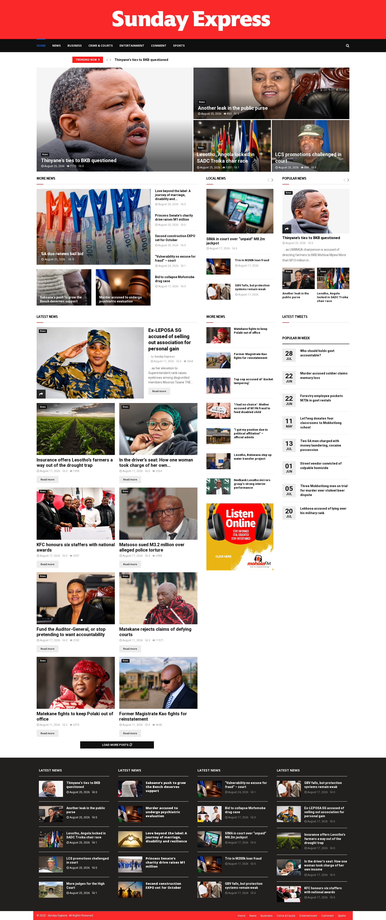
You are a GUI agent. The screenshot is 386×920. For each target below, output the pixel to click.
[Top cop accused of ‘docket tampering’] (218, 386)
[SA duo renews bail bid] (94, 227)
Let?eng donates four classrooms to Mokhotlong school (321, 423)
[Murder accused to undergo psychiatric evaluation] (123, 287)
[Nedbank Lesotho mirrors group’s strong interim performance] (218, 486)
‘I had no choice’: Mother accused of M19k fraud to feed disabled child (252, 408)
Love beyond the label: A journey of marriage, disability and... (173, 195)
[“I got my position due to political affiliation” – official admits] (218, 436)
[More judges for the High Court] (51, 890)
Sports (179, 45)
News (56, 45)
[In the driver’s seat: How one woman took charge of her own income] (158, 429)
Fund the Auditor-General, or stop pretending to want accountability (71, 631)
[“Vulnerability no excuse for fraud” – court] (209, 789)
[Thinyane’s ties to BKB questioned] (315, 211)
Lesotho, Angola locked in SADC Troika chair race (332, 297)
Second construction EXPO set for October (163, 885)
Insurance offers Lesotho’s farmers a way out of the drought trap (75, 462)
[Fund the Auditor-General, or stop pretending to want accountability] (76, 598)
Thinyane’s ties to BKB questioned (141, 60)
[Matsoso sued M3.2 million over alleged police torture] (158, 514)
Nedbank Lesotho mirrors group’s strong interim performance (252, 483)
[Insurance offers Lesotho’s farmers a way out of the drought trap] (76, 429)
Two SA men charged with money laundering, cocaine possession (320, 445)
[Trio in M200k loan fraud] (218, 266)
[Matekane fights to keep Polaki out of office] (76, 683)
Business (74, 45)
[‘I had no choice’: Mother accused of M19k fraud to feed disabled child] (218, 411)
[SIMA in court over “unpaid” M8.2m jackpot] (239, 211)
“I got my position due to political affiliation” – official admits (251, 433)
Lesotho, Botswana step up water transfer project (253, 456)
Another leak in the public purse (233, 108)
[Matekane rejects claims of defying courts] (158, 598)
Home (41, 45)
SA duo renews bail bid (62, 253)
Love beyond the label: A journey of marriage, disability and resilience (166, 837)
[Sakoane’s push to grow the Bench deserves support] (64, 287)
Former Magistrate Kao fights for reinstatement (250, 356)
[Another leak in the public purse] (298, 278)
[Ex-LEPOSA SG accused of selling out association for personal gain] (90, 363)
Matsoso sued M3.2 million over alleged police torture (152, 547)
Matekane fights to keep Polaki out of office (250, 330)
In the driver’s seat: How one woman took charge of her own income (325, 865)
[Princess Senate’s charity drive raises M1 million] (130, 864)
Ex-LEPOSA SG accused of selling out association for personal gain (324, 812)
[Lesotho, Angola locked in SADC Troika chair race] (333, 278)
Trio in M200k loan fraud (252, 260)
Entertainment (132, 45)
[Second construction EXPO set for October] (130, 890)
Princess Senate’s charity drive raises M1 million (165, 862)
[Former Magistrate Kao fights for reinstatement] (158, 683)
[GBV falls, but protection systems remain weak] (218, 292)
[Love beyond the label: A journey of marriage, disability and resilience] (130, 839)
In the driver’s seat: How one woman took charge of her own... (156, 462)
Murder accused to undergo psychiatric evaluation (120, 299)
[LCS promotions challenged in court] (51, 864)
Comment (158, 45)
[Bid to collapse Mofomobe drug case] (209, 814)
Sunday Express (164, 356)
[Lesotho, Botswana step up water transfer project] (218, 461)
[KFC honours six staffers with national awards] (76, 514)
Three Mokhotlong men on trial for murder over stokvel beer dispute (324, 490)
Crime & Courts (100, 45)
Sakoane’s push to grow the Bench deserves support (61, 299)
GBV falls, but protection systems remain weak (252, 287)
